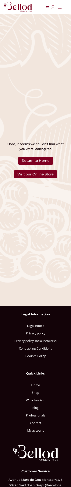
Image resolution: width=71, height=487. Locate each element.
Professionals (35, 415)
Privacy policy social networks (35, 341)
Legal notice (35, 326)
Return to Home (35, 161)
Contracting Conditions (35, 348)
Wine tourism (35, 400)
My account (35, 430)
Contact (35, 423)
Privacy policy (35, 333)
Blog (35, 408)
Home (35, 385)
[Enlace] (18, 7)
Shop (35, 393)
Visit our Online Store (35, 174)
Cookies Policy (35, 356)
